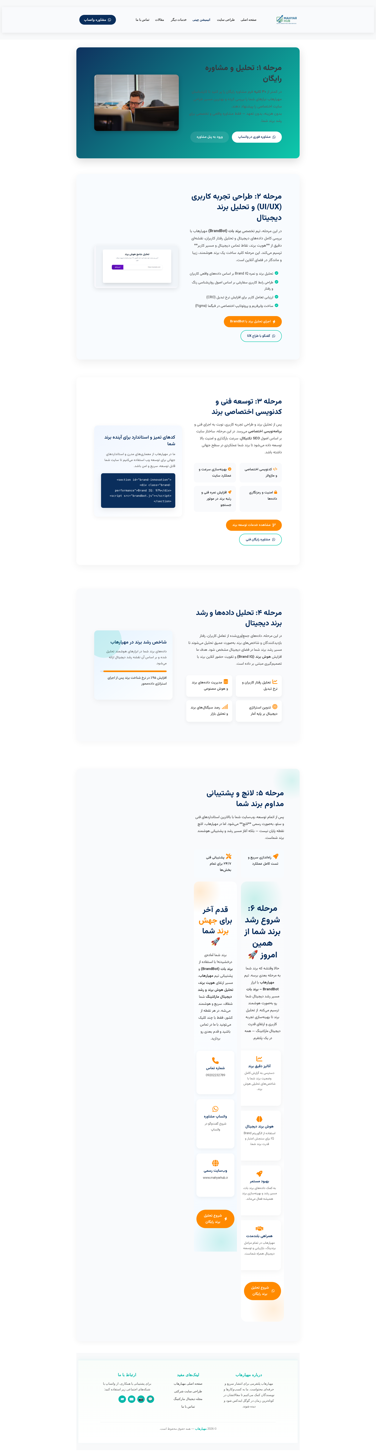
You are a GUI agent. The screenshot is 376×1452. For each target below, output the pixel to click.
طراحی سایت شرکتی (188, 1391)
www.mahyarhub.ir (215, 1178)
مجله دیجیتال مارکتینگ (188, 1399)
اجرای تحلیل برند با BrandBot (250, 321)
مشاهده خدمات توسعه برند (251, 525)
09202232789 (215, 1075)
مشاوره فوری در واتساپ (254, 137)
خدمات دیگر (179, 19)
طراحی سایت (226, 19)
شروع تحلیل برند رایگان (260, 1291)
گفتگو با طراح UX (258, 336)
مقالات (159, 19)
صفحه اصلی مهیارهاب (188, 1383)
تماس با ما (142, 19)
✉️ (131, 1399)
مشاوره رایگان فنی (258, 539)
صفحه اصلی (249, 19)
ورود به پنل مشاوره (210, 137)
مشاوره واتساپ (95, 20)
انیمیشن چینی (201, 19)
